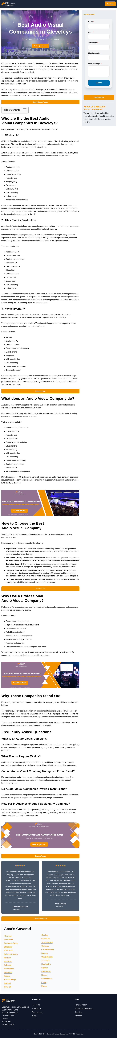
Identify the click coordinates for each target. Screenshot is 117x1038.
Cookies (78, 1012)
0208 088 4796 (8, 1025)
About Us (36, 1005)
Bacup (44, 986)
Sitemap (78, 1016)
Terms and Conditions (84, 1008)
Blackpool (8, 947)
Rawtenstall (46, 971)
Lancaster (8, 972)
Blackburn (45, 939)
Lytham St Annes (11, 954)
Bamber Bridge (10, 980)
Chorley (44, 935)
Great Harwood (47, 950)
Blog (34, 1016)
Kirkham (7, 958)
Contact (110, 4)
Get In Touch (99, 97)
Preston (7, 976)
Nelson (44, 975)
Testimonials (37, 1012)
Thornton (7, 936)
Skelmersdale (47, 942)
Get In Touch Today (40, 102)
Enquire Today (40, 856)
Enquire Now (40, 391)
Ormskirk (7, 987)
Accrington (45, 960)
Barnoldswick (46, 979)
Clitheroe (45, 946)
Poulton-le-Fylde (11, 943)
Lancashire (8, 950)
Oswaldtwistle (47, 957)
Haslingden (46, 964)
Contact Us (40, 589)
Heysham (8, 961)
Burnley (44, 968)
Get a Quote (39, 46)
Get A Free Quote (40, 919)
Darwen (44, 953)
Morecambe (9, 969)
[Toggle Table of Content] (23, 110)
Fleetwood (8, 940)
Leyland (7, 983)
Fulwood (7, 965)
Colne (43, 982)
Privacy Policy (81, 1005)
